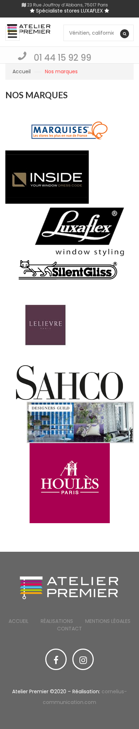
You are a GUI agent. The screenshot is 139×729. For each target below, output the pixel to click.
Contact (69, 628)
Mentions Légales (107, 621)
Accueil (21, 71)
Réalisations (57, 621)
